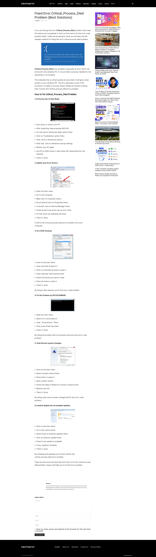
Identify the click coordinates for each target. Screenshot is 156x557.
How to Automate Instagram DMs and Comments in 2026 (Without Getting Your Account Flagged (108, 29)
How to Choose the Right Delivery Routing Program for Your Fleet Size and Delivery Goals (107, 100)
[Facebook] (40, 24)
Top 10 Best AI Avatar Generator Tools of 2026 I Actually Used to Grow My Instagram (107, 93)
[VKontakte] (129, 547)
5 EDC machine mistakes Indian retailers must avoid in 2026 (106, 169)
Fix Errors (42, 9)
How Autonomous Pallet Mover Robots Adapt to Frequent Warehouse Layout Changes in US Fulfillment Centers (107, 50)
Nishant (38, 20)
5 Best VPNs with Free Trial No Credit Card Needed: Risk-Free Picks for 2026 (106, 72)
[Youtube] (133, 547)
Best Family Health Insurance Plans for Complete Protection (106, 174)
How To (36, 9)
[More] (47, 24)
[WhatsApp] (36, 24)
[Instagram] (123, 547)
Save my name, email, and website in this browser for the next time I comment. (62, 530)
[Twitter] (43, 24)
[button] (133, 4)
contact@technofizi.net (127, 555)
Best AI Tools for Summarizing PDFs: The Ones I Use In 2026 (106, 123)
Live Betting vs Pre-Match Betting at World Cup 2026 (107, 142)
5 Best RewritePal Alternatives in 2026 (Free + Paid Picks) (107, 164)
